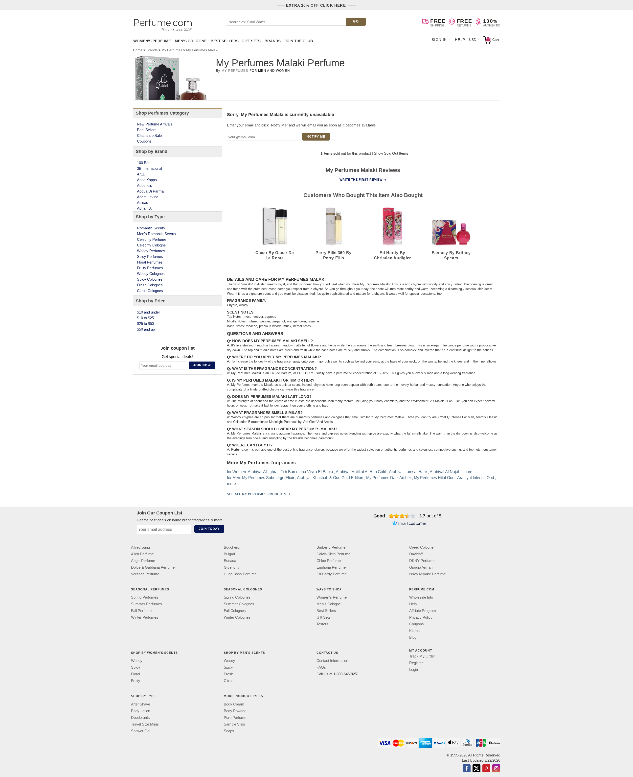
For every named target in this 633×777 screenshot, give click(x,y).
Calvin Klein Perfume (333, 554)
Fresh (228, 674)
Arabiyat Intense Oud (475, 478)
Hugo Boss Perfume (240, 574)
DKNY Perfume (421, 560)
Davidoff (416, 554)
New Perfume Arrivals (154, 124)
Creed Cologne (421, 547)
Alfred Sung (140, 547)
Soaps (229, 731)
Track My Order (422, 656)
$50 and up (146, 329)
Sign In (439, 40)
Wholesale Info (421, 597)
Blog (412, 637)
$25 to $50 (145, 323)
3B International (149, 168)
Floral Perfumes (150, 262)
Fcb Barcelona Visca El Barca (306, 472)
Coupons (144, 141)
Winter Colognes (237, 617)
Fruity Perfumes (150, 268)
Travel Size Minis (145, 724)
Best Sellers (225, 41)
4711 (141, 174)
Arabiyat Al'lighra (262, 472)
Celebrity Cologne (151, 245)
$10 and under (148, 312)
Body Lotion (140, 711)
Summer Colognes (239, 604)
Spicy (135, 667)
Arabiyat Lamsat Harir (408, 472)
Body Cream (234, 704)
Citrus (228, 681)
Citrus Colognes (150, 291)
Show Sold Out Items (391, 153)
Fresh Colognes (150, 285)
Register (416, 663)
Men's (191, 41)
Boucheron (232, 547)
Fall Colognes (235, 610)
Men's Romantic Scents (156, 234)
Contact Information (332, 660)
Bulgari (229, 554)
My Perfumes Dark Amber (388, 478)
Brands (273, 41)
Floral (135, 674)
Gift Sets (251, 41)
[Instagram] (496, 768)
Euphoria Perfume (331, 567)
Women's (152, 41)
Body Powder (235, 711)
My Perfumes (235, 71)
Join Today (209, 529)
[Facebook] (467, 768)
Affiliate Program (422, 610)
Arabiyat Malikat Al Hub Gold (361, 472)
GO (356, 21)
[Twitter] (476, 768)
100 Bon (143, 163)
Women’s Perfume (331, 597)
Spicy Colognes (149, 279)
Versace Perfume (145, 574)
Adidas (142, 202)
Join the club (299, 41)
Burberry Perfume (330, 547)
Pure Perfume (235, 717)
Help (460, 40)
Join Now (202, 365)
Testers (322, 624)
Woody (136, 660)
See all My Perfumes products (256, 494)
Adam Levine (147, 197)
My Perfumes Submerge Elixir (268, 478)
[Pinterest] (486, 768)
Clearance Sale (149, 135)
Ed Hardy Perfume (331, 574)
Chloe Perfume (328, 560)
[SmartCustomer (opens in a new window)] (409, 524)
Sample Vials (234, 724)
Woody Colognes (151, 273)
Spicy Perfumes (150, 256)
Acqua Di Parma (150, 191)
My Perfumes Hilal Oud (434, 478)
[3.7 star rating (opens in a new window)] (402, 515)
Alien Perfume (142, 554)
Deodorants (140, 717)
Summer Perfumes (146, 604)
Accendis (144, 185)
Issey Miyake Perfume (427, 574)
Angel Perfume (143, 560)
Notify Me (316, 136)
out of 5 (430, 515)
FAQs (321, 667)
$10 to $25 (145, 318)
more (467, 472)
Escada (230, 560)
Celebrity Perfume (151, 239)
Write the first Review (361, 179)
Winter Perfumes (144, 617)
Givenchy (231, 567)
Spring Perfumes (144, 597)
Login (413, 669)
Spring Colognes (237, 597)
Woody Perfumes (151, 251)
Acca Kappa (147, 180)
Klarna (414, 631)
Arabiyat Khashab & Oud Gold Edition (330, 478)
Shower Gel (140, 731)
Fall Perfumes (142, 610)
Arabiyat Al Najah (445, 472)
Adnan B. (144, 208)
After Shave (140, 704)
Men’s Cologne (328, 604)
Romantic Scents (151, 228)
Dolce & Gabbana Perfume (153, 567)
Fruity (135, 681)
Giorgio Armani (421, 567)
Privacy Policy (420, 617)
